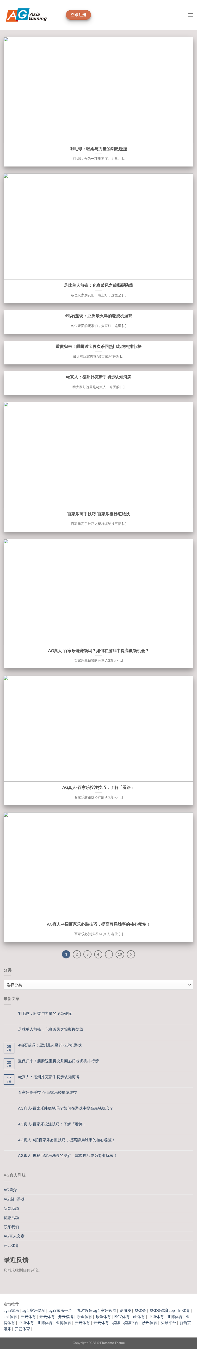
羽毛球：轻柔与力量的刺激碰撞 (98, 148)
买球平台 (168, 1322)
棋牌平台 (131, 1322)
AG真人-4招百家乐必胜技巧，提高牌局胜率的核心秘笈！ (98, 924)
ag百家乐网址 (33, 1310)
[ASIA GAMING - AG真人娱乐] (33, 15)
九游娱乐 (84, 1310)
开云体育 (11, 1245)
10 (120, 954)
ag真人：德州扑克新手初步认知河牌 (98, 376)
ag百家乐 (11, 1310)
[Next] (131, 954)
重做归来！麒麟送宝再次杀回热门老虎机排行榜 (99, 346)
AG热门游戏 (14, 1199)
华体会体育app (162, 1310)
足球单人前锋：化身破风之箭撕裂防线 (98, 285)
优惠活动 (11, 1217)
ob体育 (139, 1316)
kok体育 (10, 1316)
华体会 (140, 1310)
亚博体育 (156, 1316)
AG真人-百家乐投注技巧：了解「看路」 (98, 787)
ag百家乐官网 (104, 1310)
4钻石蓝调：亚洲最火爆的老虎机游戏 (98, 315)
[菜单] (190, 15)
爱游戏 (125, 1310)
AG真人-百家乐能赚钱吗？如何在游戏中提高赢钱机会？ (98, 650)
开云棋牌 (66, 1316)
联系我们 (11, 1226)
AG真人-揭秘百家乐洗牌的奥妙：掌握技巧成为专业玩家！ (67, 1155)
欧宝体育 (122, 1316)
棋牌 (116, 1322)
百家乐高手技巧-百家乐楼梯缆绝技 (98, 513)
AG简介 (10, 1189)
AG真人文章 (14, 1236)
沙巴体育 (149, 1322)
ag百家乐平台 (60, 1310)
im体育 (184, 1310)
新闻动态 (11, 1208)
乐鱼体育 (84, 1316)
